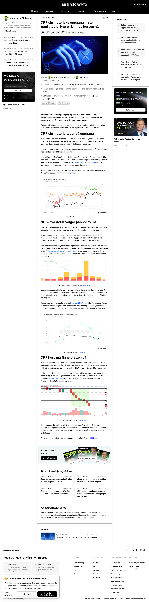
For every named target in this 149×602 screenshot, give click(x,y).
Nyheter (95, 563)
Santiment (86, 285)
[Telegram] (53, 32)
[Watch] (130, 127)
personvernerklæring (10, 98)
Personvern (95, 599)
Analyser (44, 17)
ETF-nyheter (115, 592)
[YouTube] (43, 32)
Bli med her (7, 108)
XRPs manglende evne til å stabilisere (61, 251)
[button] (17, 567)
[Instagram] (63, 32)
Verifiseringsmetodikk (137, 563)
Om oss (77, 570)
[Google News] (144, 550)
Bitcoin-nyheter (116, 566)
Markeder (51, 17)
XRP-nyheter (115, 563)
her (74, 173)
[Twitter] (48, 32)
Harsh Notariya (83, 77)
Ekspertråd (96, 574)
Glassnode (80, 217)
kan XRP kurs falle (54, 378)
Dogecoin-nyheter (117, 581)
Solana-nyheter (116, 585)
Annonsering (79, 563)
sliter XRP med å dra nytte (85, 162)
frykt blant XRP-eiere (79, 303)
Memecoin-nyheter (117, 589)
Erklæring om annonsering (134, 567)
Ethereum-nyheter (117, 574)
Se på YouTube (119, 145)
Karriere (77, 574)
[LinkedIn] (58, 32)
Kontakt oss (78, 566)
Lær (93, 566)
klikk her (93, 438)
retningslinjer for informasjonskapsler (26, 588)
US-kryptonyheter (117, 578)
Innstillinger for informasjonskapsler (132, 599)
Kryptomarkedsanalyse (119, 570)
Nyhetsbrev (96, 578)
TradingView (82, 420)
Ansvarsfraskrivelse (109, 599)
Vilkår (87, 599)
